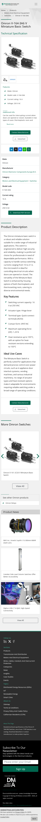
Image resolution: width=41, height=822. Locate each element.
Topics (6, 684)
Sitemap (7, 704)
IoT (5, 691)
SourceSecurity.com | (10, 805)
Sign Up (20, 769)
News (6, 670)
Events (6, 680)
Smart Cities (8, 697)
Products (7, 651)
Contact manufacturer (20, 132)
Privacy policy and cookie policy (15, 711)
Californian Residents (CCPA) (14, 714)
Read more (10, 124)
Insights (7, 673)
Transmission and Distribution (15, 654)
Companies (8, 667)
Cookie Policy (4, 817)
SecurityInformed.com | (24, 805)
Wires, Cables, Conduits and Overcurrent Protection (19, 662)
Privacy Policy (20, 812)
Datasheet (21, 139)
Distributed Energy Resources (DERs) (17, 687)
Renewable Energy (11, 694)
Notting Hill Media (16, 796)
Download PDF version (21, 213)
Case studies (8, 677)
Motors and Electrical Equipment (16, 657)
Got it (34, 819)
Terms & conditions (11, 708)
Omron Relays (11, 503)
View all (20, 486)
